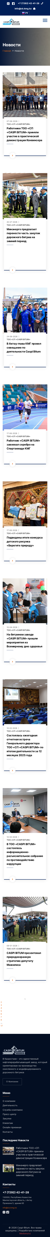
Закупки (7, 1118)
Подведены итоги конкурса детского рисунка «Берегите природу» (25, 541)
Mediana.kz (25, 1233)
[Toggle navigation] (45, 20)
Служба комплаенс (13, 1110)
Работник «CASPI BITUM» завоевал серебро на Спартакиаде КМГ (23, 444)
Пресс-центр (9, 1114)
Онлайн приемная (12, 1127)
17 (2, 1026)
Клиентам (8, 1123)
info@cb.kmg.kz (10, 1208)
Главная (7, 50)
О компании (12, 1082)
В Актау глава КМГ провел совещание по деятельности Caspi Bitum (24, 347)
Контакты (8, 1132)
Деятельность (10, 1105)
